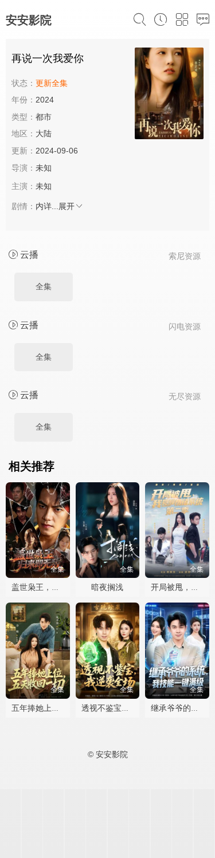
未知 (44, 167)
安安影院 (29, 20)
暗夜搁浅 (107, 587)
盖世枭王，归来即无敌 (51, 587)
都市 (44, 116)
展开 (66, 206)
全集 (44, 286)
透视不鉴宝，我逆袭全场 (125, 708)
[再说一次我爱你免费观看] (169, 95)
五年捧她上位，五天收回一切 (63, 708)
